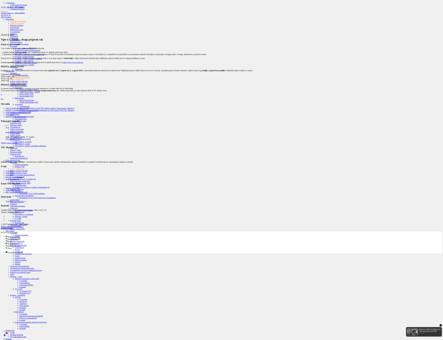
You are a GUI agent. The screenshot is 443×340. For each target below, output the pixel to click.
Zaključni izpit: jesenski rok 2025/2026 (20, 117)
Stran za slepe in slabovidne (11, 226)
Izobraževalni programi (14, 177)
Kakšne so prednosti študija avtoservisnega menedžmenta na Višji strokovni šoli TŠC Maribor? (40, 110)
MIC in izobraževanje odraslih (17, 192)
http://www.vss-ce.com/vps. (73, 62)
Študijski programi (12, 179)
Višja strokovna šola (13, 190)
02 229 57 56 (6, 15)
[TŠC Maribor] (13, 7)
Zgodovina (9, 173)
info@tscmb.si (6, 17)
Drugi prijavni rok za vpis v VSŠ (15, 132)
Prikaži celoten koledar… (10, 143)
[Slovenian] (10, 3)
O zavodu (9, 171)
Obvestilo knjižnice (13, 115)
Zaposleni (9, 175)
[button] (7, 229)
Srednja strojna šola (13, 188)
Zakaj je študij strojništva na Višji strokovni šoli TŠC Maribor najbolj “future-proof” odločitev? (40, 108)
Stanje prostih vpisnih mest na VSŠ (18, 112)
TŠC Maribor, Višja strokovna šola (18, 139)
